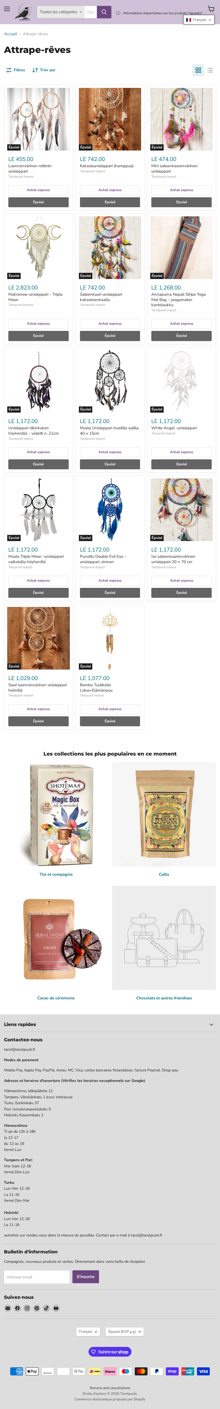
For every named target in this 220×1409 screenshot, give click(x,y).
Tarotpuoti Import (20, 176)
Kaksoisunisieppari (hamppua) (107, 166)
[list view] (210, 70)
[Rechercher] (104, 12)
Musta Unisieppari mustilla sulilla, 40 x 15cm (109, 430)
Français (85, 1331)
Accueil (10, 34)
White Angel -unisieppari (174, 428)
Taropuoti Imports (21, 305)
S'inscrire (86, 1277)
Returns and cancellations (110, 1388)
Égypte (122, 1331)
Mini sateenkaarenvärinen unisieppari (174, 168)
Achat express (38, 190)
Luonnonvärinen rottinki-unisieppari (30, 168)
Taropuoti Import (163, 433)
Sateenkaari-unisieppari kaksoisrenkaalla (101, 297)
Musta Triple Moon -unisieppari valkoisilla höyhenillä (36, 559)
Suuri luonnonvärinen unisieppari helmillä (37, 687)
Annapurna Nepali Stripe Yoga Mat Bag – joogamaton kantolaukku (178, 299)
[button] (199, 19)
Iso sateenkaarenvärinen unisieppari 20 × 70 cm (173, 559)
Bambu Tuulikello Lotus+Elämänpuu (96, 687)
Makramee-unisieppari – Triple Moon (35, 297)
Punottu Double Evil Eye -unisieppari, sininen (103, 559)
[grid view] (198, 70)
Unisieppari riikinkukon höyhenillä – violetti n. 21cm (33, 430)
